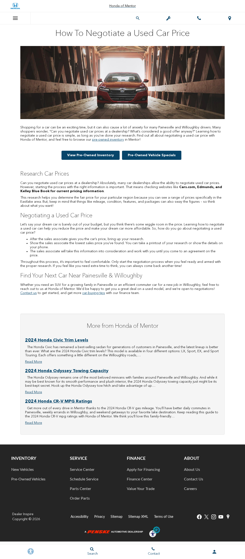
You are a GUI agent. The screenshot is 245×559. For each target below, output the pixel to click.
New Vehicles (22, 470)
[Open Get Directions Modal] (229, 18)
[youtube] (220, 516)
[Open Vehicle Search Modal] (137, 18)
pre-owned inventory (108, 139)
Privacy (99, 517)
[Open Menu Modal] (15, 18)
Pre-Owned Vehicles (28, 479)
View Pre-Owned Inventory (90, 155)
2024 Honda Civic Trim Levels (56, 340)
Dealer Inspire (22, 514)
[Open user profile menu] (214, 552)
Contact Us (193, 479)
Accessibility (79, 517)
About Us (192, 470)
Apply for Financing (143, 470)
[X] (206, 516)
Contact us (28, 293)
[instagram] (213, 516)
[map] (228, 516)
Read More (33, 361)
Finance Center (139, 479)
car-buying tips (93, 293)
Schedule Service (84, 479)
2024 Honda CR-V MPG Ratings (58, 401)
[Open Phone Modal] (199, 18)
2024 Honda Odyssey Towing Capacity (66, 371)
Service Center (82, 470)
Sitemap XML (138, 517)
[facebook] (199, 516)
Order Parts (80, 498)
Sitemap (116, 517)
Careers (190, 489)
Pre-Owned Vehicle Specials (152, 155)
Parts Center (80, 489)
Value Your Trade (141, 489)
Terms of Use (163, 517)
